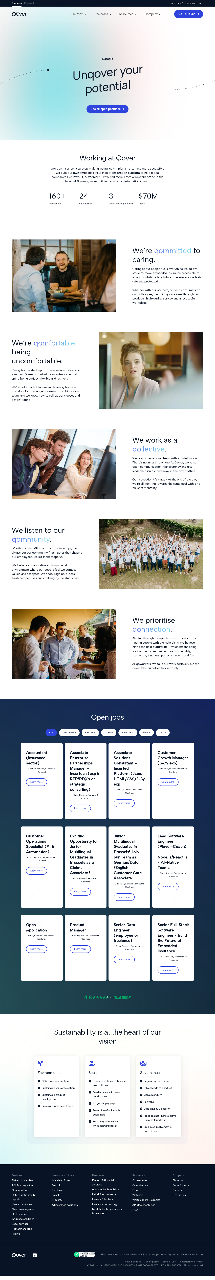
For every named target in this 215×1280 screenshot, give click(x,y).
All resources (139, 1180)
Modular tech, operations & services (107, 1211)
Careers (177, 1190)
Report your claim (193, 3)
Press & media (181, 1185)
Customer (69, 732)
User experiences (22, 1204)
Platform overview (22, 1180)
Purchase (57, 1190)
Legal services (20, 1223)
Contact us (179, 1195)
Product (128, 732)
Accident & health (62, 1180)
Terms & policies (132, 1261)
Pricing (16, 1233)
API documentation (143, 1205)
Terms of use (169, 1261)
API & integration (22, 1185)
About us (178, 1180)
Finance (90, 732)
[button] (79, 14)
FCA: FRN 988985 (171, 1265)
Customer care (20, 1214)
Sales (146, 732)
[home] (19, 14)
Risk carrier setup (22, 1228)
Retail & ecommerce (104, 1194)
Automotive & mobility (105, 1189)
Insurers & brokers (102, 1199)
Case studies (140, 1185)
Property (57, 1199)
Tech (162, 732)
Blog (135, 1190)
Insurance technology (104, 1204)
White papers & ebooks (146, 1199)
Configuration (20, 1190)
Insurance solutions (23, 1219)
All (51, 732)
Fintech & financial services (103, 1182)
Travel (55, 1195)
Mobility (56, 1185)
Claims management (24, 1209)
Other (109, 732)
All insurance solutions (65, 1205)
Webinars (137, 1195)
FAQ (135, 1209)
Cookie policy (151, 1261)
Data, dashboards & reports (23, 1197)
